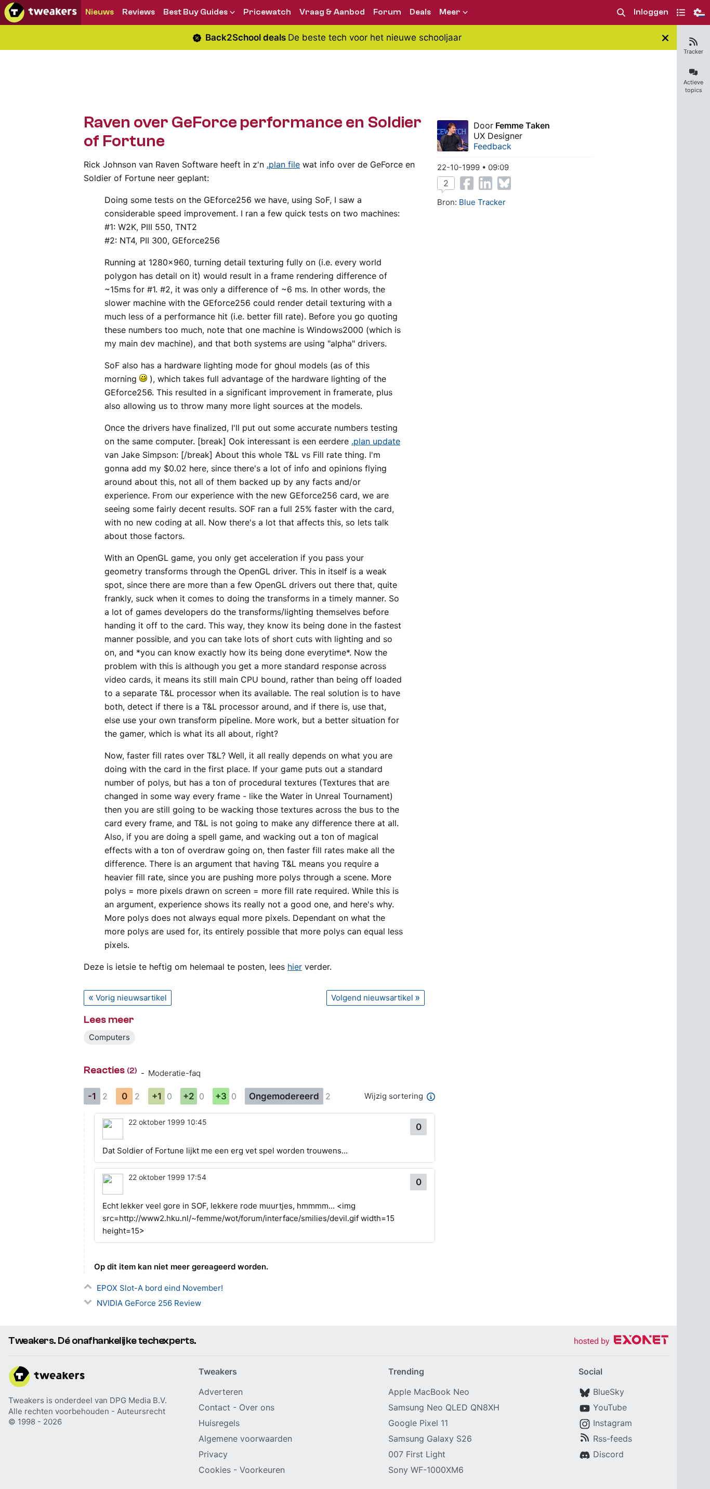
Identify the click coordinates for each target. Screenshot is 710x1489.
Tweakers (26, 1400)
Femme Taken (522, 125)
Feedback (492, 146)
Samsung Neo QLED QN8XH (443, 1407)
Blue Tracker (482, 202)
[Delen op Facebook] (467, 183)
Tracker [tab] (693, 51)
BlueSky (608, 1392)
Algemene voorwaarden (245, 1438)
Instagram (612, 1423)
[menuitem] (621, 13)
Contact (214, 1407)
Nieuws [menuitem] (99, 12)
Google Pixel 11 (418, 1423)
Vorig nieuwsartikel (131, 998)
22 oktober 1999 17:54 (167, 1177)
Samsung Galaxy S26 (430, 1438)
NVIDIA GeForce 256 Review (149, 1303)
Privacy (213, 1454)
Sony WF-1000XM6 (426, 1470)
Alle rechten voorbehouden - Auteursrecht (86, 1411)
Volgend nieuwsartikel (372, 998)
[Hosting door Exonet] (621, 1341)
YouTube (610, 1407)
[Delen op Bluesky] (504, 183)
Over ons (256, 1407)
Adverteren (221, 1392)
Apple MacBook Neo (428, 1392)
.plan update (375, 441)
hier (294, 966)
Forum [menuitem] (387, 12)
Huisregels (219, 1423)
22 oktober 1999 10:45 (167, 1122)
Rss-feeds (612, 1438)
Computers (109, 1037)
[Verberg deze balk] (665, 38)
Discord (608, 1454)
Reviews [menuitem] (138, 12)
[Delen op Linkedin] (485, 183)
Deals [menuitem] (420, 12)
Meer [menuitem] (450, 12)
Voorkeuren (262, 1470)
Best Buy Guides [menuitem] (195, 12)
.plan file (283, 164)
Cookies (215, 1470)
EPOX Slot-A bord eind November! (160, 1288)
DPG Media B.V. (138, 1400)
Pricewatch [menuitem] (267, 12)
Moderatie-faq (174, 1073)
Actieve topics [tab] (693, 86)
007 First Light (416, 1454)
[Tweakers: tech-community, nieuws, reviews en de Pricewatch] (40, 12)
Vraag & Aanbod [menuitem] (332, 12)
